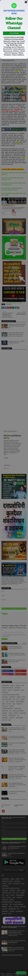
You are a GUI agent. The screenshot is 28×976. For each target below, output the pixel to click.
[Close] (26, 2)
